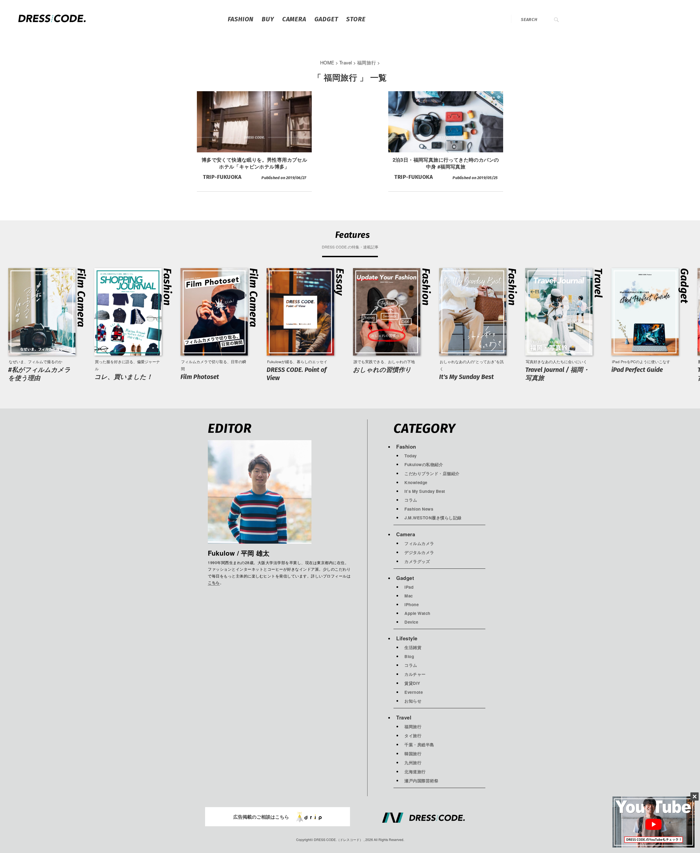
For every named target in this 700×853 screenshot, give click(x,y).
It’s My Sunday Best (424, 491)
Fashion (241, 19)
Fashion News (418, 509)
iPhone (411, 605)
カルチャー (415, 674)
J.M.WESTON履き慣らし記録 (433, 518)
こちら (214, 583)
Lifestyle (407, 638)
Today (410, 456)
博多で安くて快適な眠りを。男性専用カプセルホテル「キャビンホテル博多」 (254, 163)
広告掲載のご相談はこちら (261, 816)
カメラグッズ (417, 561)
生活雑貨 (412, 647)
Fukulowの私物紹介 (423, 464)
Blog (409, 656)
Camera (294, 19)
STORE (355, 19)
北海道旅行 (415, 772)
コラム (410, 500)
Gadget (326, 19)
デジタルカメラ (419, 552)
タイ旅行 (412, 736)
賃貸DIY (412, 683)
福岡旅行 (412, 727)
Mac (408, 596)
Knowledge (415, 482)
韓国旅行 (412, 754)
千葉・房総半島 (419, 745)
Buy (268, 19)
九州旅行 (412, 763)
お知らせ (412, 701)
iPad (408, 587)
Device (411, 622)
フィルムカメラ (419, 543)
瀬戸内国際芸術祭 (421, 781)
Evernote (413, 692)
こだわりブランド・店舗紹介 (432, 473)
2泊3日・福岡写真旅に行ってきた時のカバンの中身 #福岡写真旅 (446, 163)
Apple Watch (417, 613)
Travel (403, 717)
